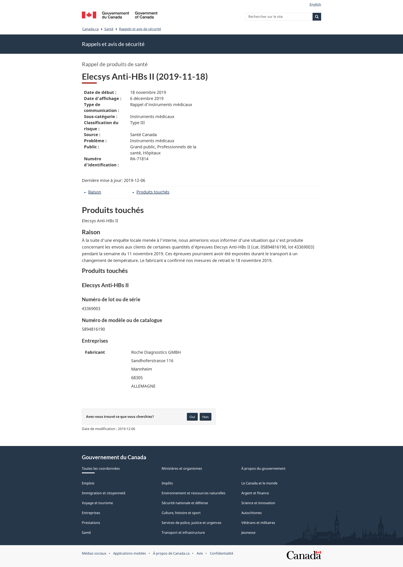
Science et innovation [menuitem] (258, 503)
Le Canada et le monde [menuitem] (259, 483)
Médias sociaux (94, 553)
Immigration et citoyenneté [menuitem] (103, 493)
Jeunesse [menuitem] (248, 532)
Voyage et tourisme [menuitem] (97, 503)
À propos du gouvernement (263, 468)
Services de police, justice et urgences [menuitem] (191, 522)
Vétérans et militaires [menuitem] (258, 522)
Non (205, 417)
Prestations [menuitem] (91, 522)
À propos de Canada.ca (171, 553)
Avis (200, 553)
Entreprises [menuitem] (91, 512)
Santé (108, 29)
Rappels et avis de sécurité (140, 29)
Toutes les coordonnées (101, 468)
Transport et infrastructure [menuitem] (183, 532)
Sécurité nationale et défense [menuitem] (185, 503)
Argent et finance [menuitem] (255, 493)
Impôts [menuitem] (167, 483)
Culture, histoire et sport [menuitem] (181, 512)
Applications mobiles (129, 553)
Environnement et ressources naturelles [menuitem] (193, 493)
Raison (94, 192)
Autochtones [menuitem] (251, 512)
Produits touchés (152, 192)
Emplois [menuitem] (88, 483)
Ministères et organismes (182, 468)
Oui (192, 417)
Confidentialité (221, 553)
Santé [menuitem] (86, 532)
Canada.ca (90, 29)
